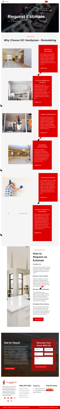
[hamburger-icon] (46, 2)
